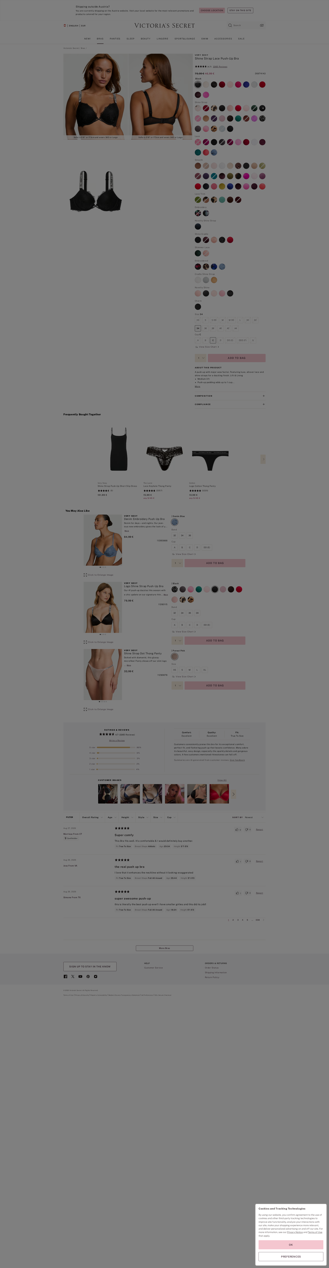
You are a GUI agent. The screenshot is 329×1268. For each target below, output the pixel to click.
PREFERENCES (291, 1256)
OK (291, 1244)
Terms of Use (315, 1232)
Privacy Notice (295, 1232)
